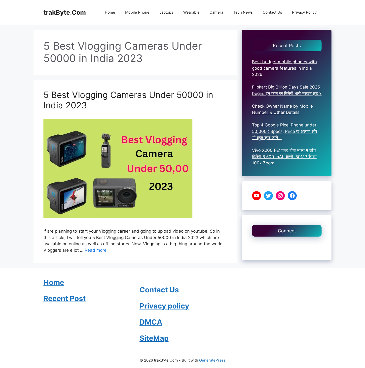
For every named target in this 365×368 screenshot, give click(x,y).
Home (110, 12)
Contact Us (272, 12)
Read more (96, 250)
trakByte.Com (64, 12)
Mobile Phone (137, 12)
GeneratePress (212, 360)
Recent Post (64, 298)
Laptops (166, 12)
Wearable (191, 12)
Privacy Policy (304, 12)
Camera (216, 12)
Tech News (243, 12)
